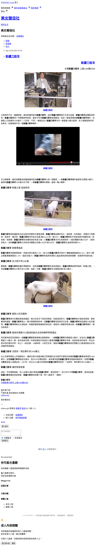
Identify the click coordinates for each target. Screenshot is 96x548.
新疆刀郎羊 (13, 56)
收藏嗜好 (20, 36)
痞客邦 (18, 408)
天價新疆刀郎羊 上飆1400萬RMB (14, 383)
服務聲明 (70, 515)
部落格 (8, 44)
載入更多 (5, 426)
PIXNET (30, 515)
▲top (3, 422)
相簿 (7, 41)
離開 (13, 543)
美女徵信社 (10, 18)
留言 (24, 408)
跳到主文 (4, 25)
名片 (7, 46)
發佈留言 (5, 441)
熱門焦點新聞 (21, 418)
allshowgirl (5, 395)
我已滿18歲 (6, 543)
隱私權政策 (61, 515)
